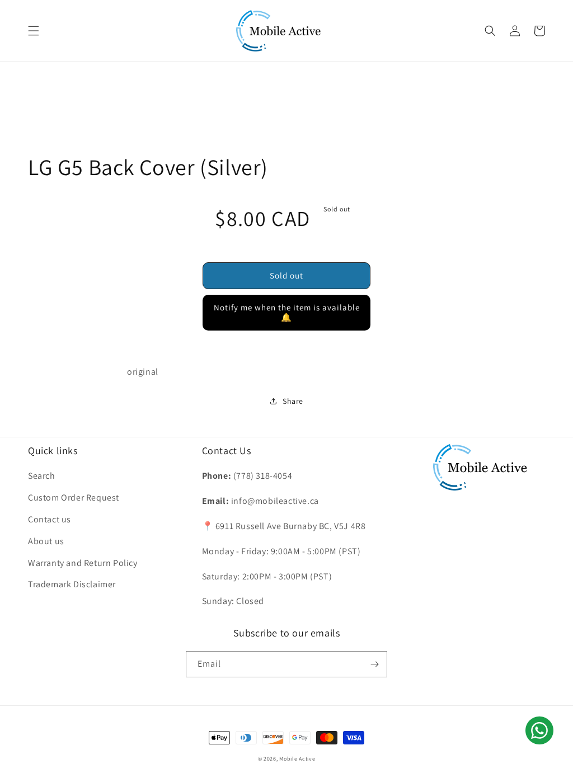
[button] (33, 30)
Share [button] (293, 401)
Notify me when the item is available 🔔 (287, 312)
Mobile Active (297, 758)
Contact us (49, 519)
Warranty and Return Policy (83, 563)
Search (41, 476)
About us (46, 541)
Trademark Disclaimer (72, 584)
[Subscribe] (374, 664)
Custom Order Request (73, 497)
